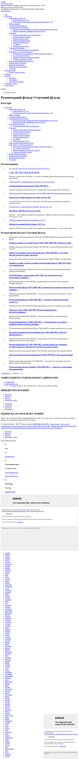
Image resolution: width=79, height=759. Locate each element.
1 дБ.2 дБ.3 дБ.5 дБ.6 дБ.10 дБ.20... (24, 172)
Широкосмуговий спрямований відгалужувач (29, 428)
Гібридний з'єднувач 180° (41, 426)
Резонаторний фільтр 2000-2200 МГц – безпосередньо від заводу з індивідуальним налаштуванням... (38, 323)
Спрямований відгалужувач (19, 27)
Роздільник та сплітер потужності (21, 52)
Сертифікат (13, 80)
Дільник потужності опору (22, 59)
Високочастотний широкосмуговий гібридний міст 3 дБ (33, 22)
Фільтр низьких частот (21, 39)
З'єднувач (12, 69)
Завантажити (9, 85)
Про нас (8, 76)
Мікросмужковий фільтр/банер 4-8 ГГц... (27, 224)
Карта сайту (65, 424)
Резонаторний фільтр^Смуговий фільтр (27, 35)
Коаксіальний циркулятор (18, 67)
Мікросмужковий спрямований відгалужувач (29, 31)
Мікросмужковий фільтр (21, 41)
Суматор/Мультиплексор (17, 26)
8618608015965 (10, 492)
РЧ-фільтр (12, 33)
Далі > (8, 373)
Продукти (8, 16)
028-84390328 (5, 11)
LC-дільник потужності (21, 55)
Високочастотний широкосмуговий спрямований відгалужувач (35, 29)
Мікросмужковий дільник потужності (26, 57)
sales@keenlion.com (11, 472)
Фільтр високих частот (21, 46)
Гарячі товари (54, 424)
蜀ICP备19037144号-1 (41, 424)
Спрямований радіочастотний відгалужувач (16, 426)
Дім (6, 14)
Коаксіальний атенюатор (17, 63)
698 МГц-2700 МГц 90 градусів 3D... (25, 211)
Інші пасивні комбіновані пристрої (21, 61)
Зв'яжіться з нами (11, 83)
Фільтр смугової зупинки (22, 37)
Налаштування (10, 70)
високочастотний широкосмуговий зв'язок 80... (30, 197)
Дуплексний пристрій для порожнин (26, 50)
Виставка (12, 78)
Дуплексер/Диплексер (17, 48)
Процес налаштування (17, 72)
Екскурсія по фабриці (16, 82)
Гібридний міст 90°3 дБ (17, 18)
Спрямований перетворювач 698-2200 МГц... (29, 186)
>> (11, 373)
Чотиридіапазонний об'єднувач (62, 426)
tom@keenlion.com (11, 384)
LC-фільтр (16, 44)
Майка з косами (14, 24)
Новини (8, 74)
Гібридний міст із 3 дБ (21, 20)
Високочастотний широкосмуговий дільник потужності (32, 54)
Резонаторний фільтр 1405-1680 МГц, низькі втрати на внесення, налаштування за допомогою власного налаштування (38, 345)
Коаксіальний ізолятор (17, 65)
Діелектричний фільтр (21, 42)
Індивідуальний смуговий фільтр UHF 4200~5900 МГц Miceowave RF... (40, 243)
